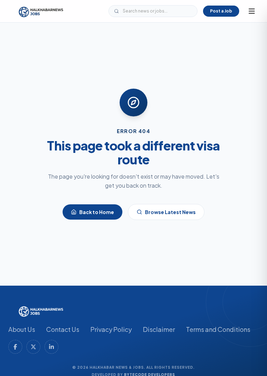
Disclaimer (159, 329)
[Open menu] (252, 11)
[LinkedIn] (51, 347)
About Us (21, 329)
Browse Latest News (170, 212)
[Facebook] (15, 347)
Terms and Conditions (218, 329)
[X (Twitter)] (33, 347)
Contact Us (62, 329)
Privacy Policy (111, 329)
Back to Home (96, 212)
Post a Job (221, 11)
